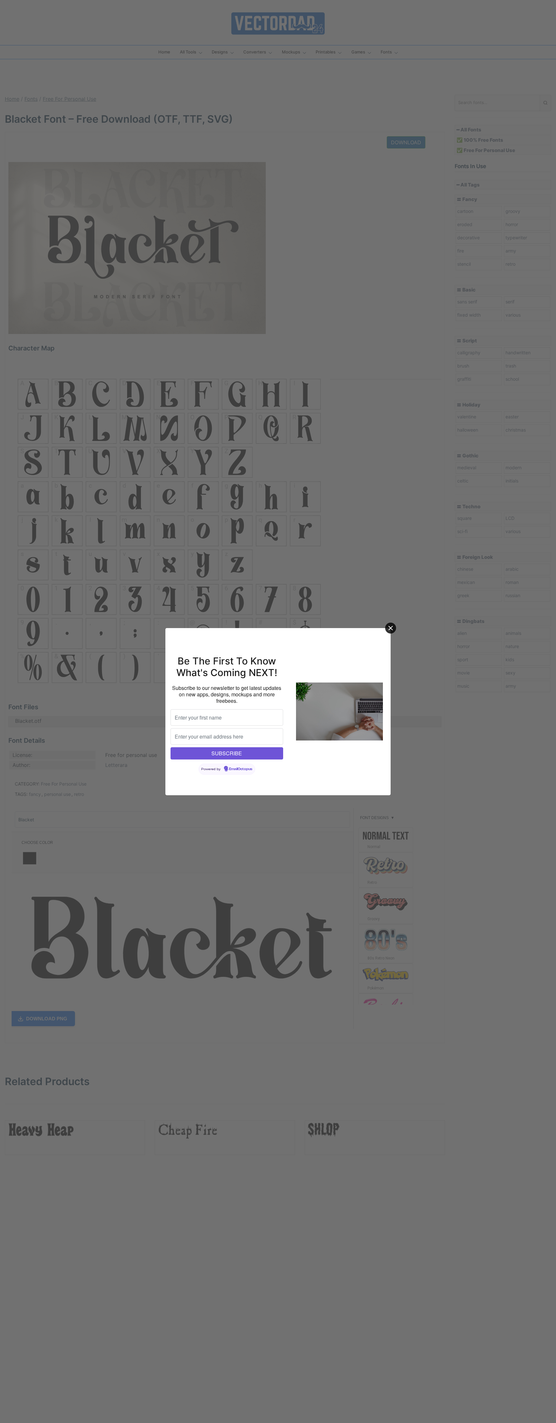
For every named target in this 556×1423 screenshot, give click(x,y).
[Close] (390, 628)
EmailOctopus (240, 769)
